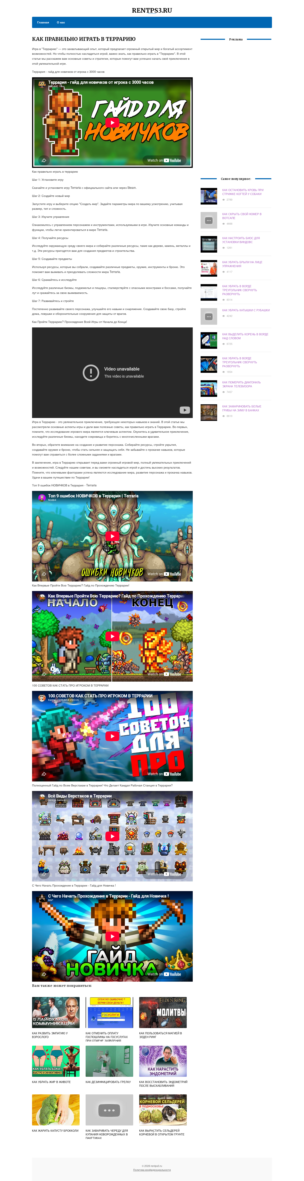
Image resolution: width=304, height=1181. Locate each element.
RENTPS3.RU (152, 10)
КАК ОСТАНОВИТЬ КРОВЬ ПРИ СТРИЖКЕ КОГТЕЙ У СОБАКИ (242, 192)
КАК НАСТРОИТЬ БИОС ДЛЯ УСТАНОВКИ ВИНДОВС (241, 240)
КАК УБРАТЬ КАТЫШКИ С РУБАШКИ (246, 310)
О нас (61, 22)
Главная (43, 22)
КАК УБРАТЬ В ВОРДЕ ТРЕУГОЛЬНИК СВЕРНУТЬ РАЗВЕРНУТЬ (239, 290)
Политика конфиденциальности (152, 1169)
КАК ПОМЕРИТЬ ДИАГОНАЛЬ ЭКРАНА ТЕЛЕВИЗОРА (241, 384)
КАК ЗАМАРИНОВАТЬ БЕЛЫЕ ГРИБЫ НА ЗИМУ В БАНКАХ (241, 408)
